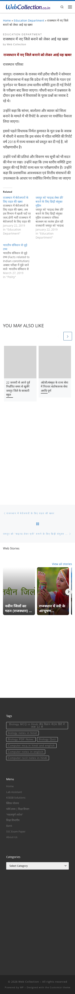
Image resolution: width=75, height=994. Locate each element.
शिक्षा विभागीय (13, 820)
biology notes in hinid (22, 733)
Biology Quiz (47, 739)
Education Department (29, 20)
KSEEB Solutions (15, 797)
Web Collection (16, 44)
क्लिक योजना (12, 803)
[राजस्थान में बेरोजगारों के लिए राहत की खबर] (19, 216)
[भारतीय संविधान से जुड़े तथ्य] (19, 261)
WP (22, 987)
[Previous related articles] (58, 336)
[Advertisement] (37, 452)
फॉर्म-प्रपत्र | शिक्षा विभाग (17, 809)
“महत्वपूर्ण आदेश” (14, 814)
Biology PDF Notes (21, 739)
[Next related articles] (67, 336)
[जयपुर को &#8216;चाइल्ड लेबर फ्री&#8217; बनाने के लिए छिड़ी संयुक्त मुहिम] (52, 218)
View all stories (62, 564)
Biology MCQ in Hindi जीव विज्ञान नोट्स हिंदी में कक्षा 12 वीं (37, 725)
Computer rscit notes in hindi (27, 757)
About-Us (11, 837)
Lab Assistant (14, 792)
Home (7, 20)
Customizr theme (60, 987)
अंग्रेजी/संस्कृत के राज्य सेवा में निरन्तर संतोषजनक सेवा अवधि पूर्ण (54, 386)
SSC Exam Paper (15, 831)
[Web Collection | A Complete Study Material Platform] (27, 6)
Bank (9, 825)
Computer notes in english (25, 751)
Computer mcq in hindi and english (31, 745)
